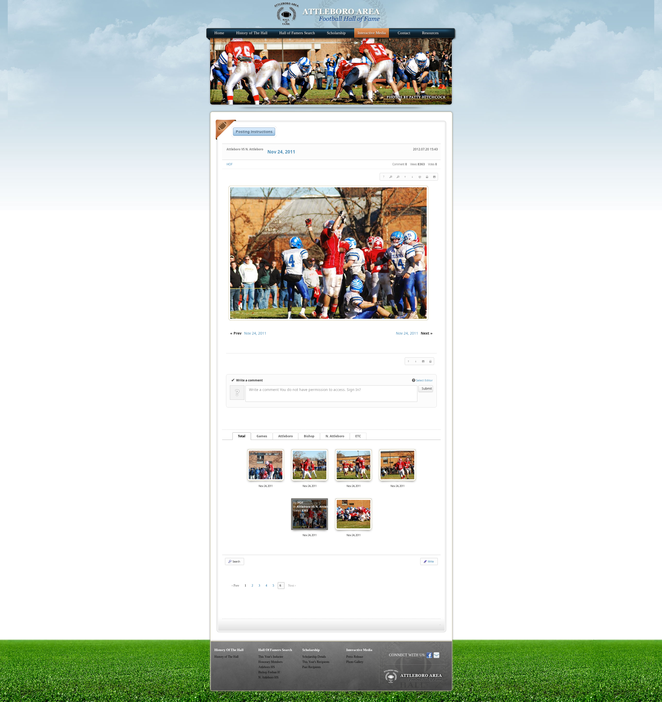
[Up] (405, 176)
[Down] (412, 176)
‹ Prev (235, 585)
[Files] (434, 176)
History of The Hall (226, 657)
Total (241, 436)
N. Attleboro (335, 436)
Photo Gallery (354, 662)
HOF (229, 164)
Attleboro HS (266, 667)
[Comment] (419, 176)
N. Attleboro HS (268, 677)
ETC (358, 436)
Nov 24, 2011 (281, 152)
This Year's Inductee (270, 657)
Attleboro (285, 436)
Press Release (354, 657)
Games (262, 436)
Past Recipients (311, 667)
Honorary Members (270, 662)
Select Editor (423, 380)
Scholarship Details (314, 657)
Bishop (309, 436)
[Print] (427, 176)
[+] (390, 176)
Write (430, 561)
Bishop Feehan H (269, 672)
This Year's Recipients (315, 662)
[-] (398, 176)
